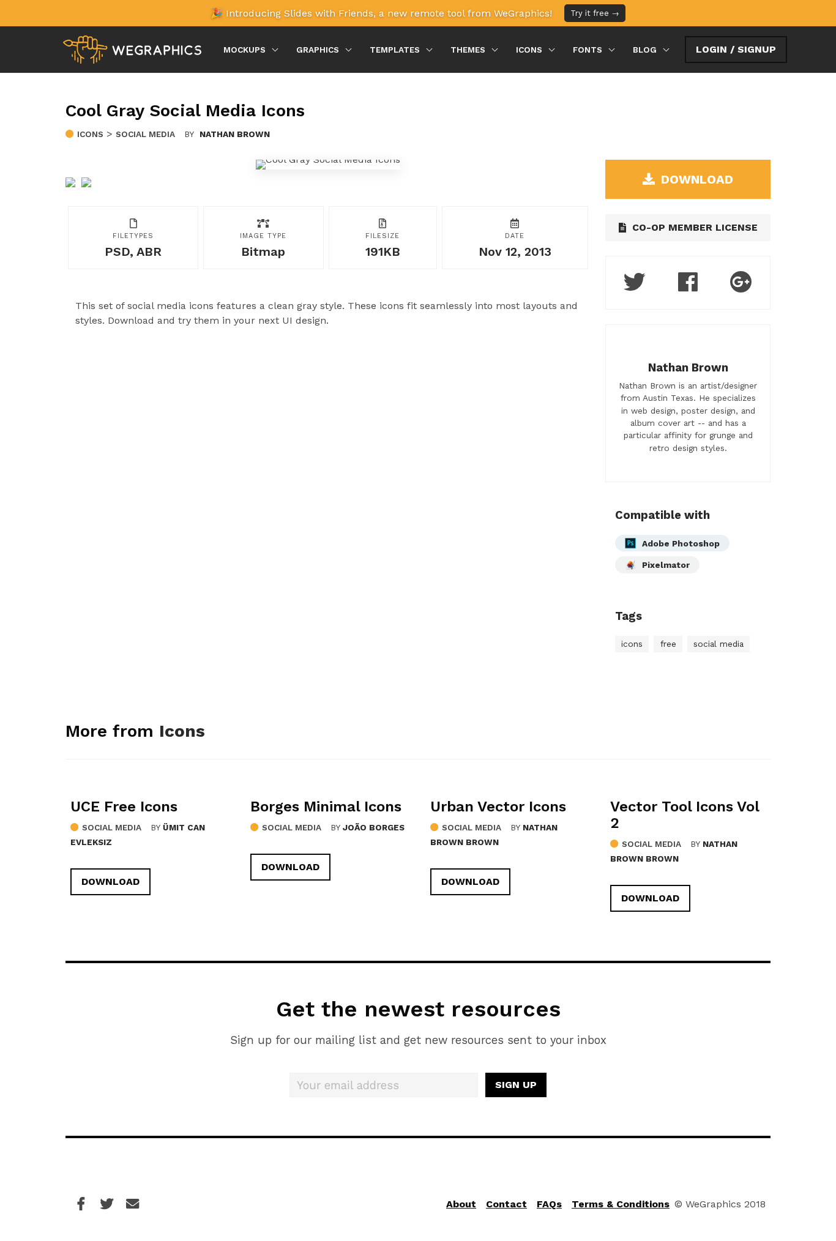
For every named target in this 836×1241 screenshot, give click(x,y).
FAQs (549, 1204)
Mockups (244, 49)
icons (632, 644)
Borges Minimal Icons (325, 806)
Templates (395, 49)
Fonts (587, 49)
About (461, 1204)
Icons (529, 49)
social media (718, 644)
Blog (645, 49)
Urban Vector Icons (498, 806)
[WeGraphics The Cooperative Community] (132, 49)
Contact (506, 1204)
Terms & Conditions (621, 1204)
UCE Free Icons (123, 806)
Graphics (317, 49)
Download (110, 881)
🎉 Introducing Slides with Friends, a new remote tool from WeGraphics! (415, 13)
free (668, 644)
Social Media (145, 134)
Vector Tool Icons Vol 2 (684, 815)
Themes (467, 49)
